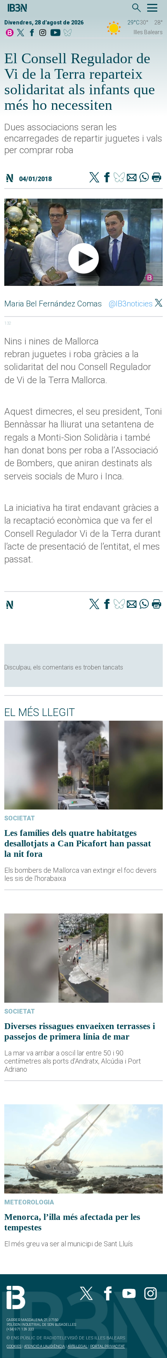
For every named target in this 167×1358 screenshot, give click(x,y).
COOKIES (14, 1346)
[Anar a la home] (10, 33)
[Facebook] (32, 33)
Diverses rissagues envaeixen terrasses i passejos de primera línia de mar (79, 1031)
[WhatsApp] (144, 178)
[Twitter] (94, 178)
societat (19, 818)
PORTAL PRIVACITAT (107, 1346)
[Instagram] (43, 33)
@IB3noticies (131, 303)
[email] (131, 178)
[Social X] (20, 33)
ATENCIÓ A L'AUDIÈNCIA (44, 1346)
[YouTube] (55, 33)
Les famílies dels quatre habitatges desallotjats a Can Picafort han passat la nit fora (77, 843)
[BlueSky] (69, 33)
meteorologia (29, 1202)
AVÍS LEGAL (77, 1346)
